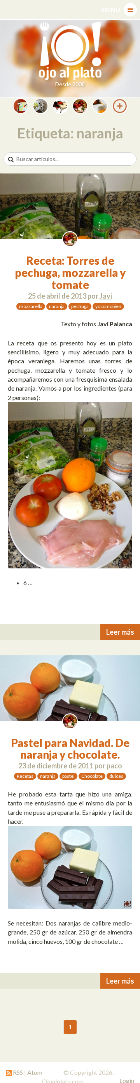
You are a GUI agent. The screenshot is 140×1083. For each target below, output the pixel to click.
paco (114, 765)
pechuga (80, 306)
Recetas (25, 776)
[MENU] (130, 9)
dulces (116, 776)
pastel (68, 776)
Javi (106, 296)
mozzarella (30, 306)
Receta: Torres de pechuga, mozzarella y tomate (70, 272)
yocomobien (108, 306)
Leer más (120, 632)
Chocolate (92, 776)
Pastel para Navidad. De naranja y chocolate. (70, 748)
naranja (57, 306)
